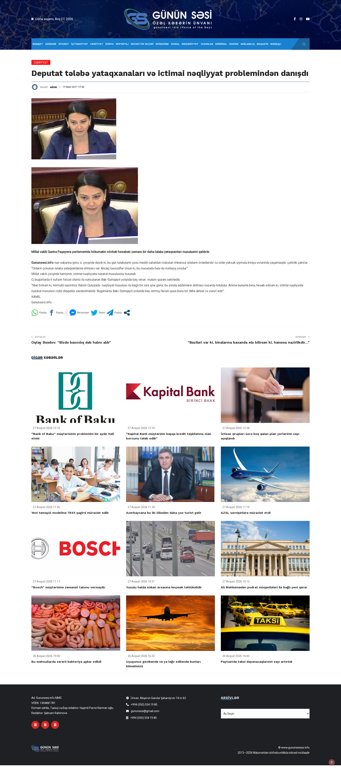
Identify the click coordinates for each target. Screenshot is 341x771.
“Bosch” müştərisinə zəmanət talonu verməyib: (68, 587)
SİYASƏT (63, 44)
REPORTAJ (122, 44)
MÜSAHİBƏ (162, 44)
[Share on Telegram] (114, 312)
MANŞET (38, 44)
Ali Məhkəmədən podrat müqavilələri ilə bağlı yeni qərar (264, 587)
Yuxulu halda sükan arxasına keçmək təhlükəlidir (164, 587)
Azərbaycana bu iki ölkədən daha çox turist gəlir (163, 513)
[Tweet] (98, 312)
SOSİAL (175, 44)
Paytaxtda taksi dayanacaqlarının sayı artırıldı (256, 662)
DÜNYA (109, 44)
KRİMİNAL (221, 44)
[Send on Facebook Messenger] (79, 312)
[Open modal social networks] (126, 312)
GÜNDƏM (50, 44)
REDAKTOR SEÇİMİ (142, 44)
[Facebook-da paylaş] (55, 312)
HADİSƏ (233, 44)
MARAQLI (275, 44)
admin (53, 87)
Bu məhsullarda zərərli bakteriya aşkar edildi (66, 662)
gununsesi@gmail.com (145, 711)
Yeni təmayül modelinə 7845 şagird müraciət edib (70, 513)
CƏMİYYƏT (96, 44)
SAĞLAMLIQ (248, 44)
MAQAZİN (262, 44)
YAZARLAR (207, 44)
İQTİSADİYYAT (79, 44)
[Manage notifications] (332, 762)
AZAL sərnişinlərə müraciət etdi (246, 513)
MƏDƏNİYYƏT (190, 44)
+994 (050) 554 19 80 (144, 704)
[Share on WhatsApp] (39, 312)
